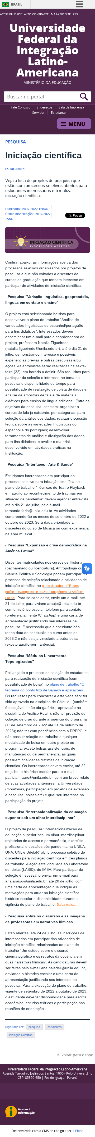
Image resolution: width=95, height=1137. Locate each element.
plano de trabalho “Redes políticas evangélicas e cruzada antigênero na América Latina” (44, 592)
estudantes (55, 1027)
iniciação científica (20, 1034)
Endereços (44, 107)
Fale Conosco (20, 107)
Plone (79, 1131)
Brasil (16, 4)
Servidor (38, 112)
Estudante (58, 112)
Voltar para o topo (77, 1054)
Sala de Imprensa (71, 107)
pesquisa (34, 1027)
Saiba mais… (66, 905)
